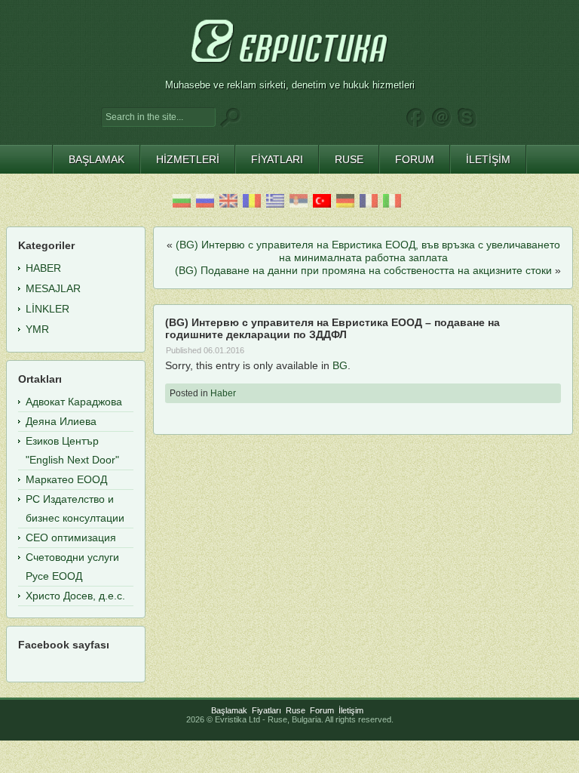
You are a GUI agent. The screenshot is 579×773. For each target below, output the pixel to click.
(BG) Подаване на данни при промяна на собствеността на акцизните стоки (363, 270)
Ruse (295, 710)
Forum (322, 710)
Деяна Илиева (61, 421)
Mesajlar (53, 288)
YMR (37, 329)
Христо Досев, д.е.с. (75, 596)
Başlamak (229, 710)
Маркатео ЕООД (66, 479)
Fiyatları (266, 710)
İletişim (351, 710)
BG (340, 365)
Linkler (47, 309)
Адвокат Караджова (74, 402)
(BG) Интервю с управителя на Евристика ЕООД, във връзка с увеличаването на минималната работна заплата (368, 251)
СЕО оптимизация (71, 537)
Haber (223, 393)
